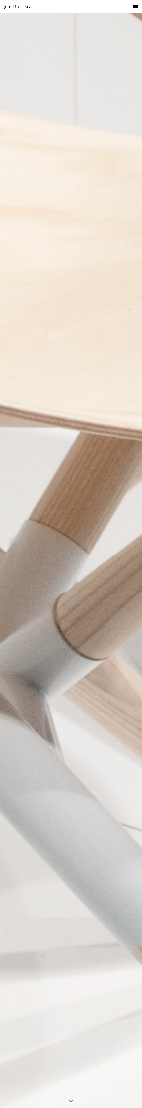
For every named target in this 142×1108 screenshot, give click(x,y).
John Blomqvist (17, 6)
